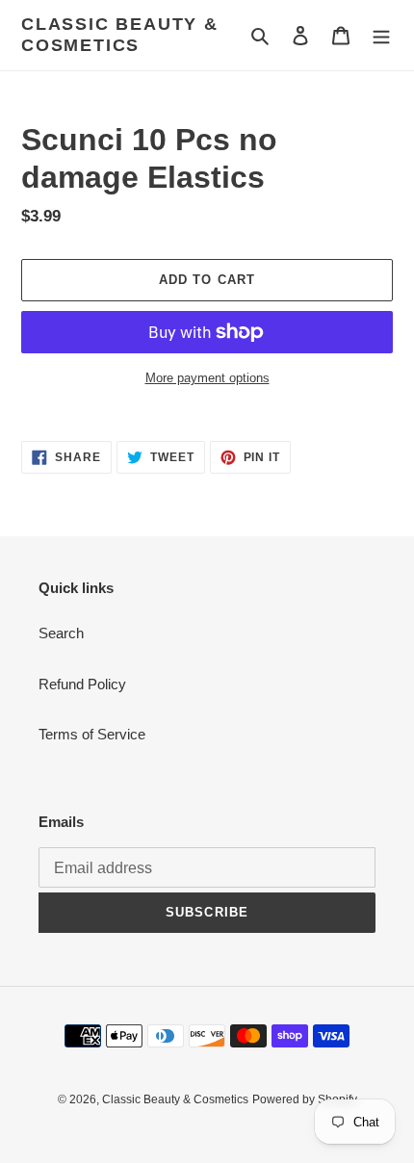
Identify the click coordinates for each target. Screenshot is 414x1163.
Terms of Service (92, 734)
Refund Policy (82, 684)
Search (61, 633)
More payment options (207, 378)
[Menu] (381, 35)
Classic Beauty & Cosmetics (120, 34)
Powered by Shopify (304, 1099)
